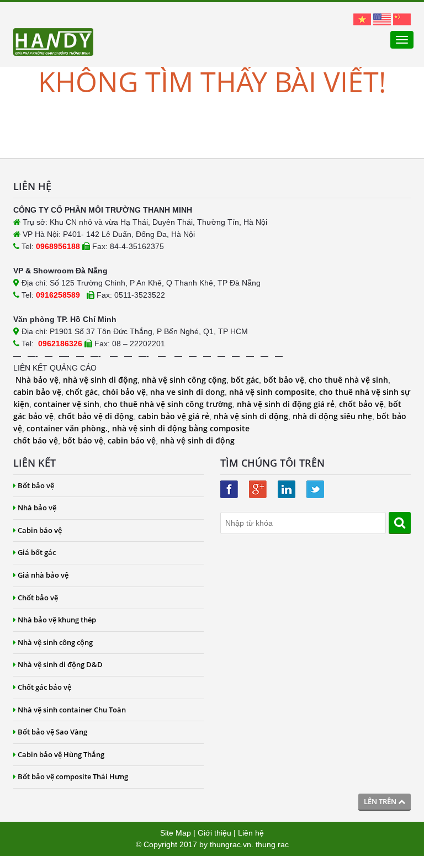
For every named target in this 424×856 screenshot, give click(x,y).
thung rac (272, 844)
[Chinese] (402, 18)
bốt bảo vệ (283, 379)
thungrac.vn (230, 844)
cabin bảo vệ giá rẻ (173, 416)
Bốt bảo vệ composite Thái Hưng (73, 776)
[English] (382, 18)
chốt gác (82, 392)
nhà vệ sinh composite (272, 392)
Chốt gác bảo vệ (44, 687)
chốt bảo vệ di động (96, 416)
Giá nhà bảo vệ (43, 575)
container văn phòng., (69, 428)
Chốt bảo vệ (38, 598)
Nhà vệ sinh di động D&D (60, 664)
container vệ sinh (66, 404)
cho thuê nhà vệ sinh (348, 379)
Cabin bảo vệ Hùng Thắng (61, 754)
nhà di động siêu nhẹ (332, 416)
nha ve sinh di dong (187, 392)
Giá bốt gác (37, 552)
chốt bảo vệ (361, 404)
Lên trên (381, 801)
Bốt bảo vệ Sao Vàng (52, 732)
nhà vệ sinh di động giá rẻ (286, 404)
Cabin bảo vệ (40, 530)
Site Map (175, 832)
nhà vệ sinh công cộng (184, 379)
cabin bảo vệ (37, 392)
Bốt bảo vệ (36, 485)
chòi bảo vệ (124, 392)
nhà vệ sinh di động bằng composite (181, 428)
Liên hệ (251, 832)
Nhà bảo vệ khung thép (57, 620)
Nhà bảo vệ (37, 379)
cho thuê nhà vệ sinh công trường (168, 404)
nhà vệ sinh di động (100, 379)
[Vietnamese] (362, 18)
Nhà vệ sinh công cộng (55, 642)
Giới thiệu (214, 832)
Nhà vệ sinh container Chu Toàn (72, 710)
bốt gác (245, 379)
